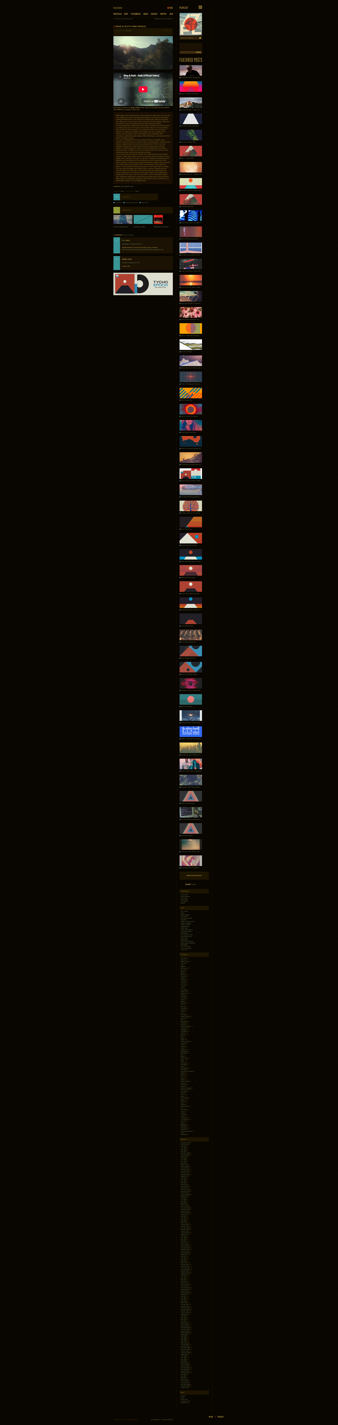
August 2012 (184, 1274)
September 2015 (185, 1212)
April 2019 (183, 1151)
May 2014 (183, 1239)
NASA (182, 1061)
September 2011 (185, 1292)
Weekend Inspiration (186, 1131)
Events (183, 999)
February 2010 (185, 1324)
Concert (183, 983)
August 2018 (184, 1156)
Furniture (183, 1009)
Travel (182, 1111)
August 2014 (184, 1234)
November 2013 (185, 1249)
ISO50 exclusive (185, 1041)
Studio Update (185, 1106)
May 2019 (183, 1149)
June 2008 (184, 1357)
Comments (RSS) (167, 1419)
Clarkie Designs (185, 915)
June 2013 (184, 1257)
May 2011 (183, 1299)
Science (183, 1094)
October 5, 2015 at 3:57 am (131, 262)
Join (171, 14)
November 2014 (185, 1229)
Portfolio (117, 14)
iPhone (183, 1038)
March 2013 (184, 1262)
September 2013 (185, 1253)
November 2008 (185, 1349)
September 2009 (185, 1332)
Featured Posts (191, 60)
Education (183, 998)
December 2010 (185, 1307)
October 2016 (184, 1193)
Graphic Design (185, 1016)
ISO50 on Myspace (186, 923)
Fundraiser (184, 1008)
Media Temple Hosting (191, 884)
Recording (183, 1091)
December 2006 (185, 1384)
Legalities (183, 1046)
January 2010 (184, 1326)
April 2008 (183, 1361)
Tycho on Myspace (186, 948)
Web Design (184, 1128)
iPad (182, 1036)
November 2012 (185, 1269)
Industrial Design (185, 1026)
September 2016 (185, 1194)
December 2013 (185, 1248)
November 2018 (185, 1154)
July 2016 (183, 1198)
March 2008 (184, 1362)
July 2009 (183, 1336)
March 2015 (184, 1223)
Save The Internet (186, 946)
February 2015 (185, 1224)
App (182, 965)
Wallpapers (184, 1124)
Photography (184, 1068)
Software (183, 1101)
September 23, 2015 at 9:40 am (132, 244)
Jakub (129, 30)
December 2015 (185, 1208)
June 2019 (184, 1148)
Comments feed (185, 1401)
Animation (183, 963)
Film (182, 1004)
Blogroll (183, 971)
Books (182, 973)
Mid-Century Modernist (187, 941)
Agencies (183, 959)
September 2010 (185, 1312)
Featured (183, 1003)
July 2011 (183, 1296)
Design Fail (184, 991)
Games (183, 1011)
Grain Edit (183, 919)
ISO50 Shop (184, 928)
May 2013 (183, 1259)
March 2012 (184, 1282)
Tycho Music (136, 14)
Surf (182, 1108)
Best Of (183, 969)
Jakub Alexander (185, 896)
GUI (182, 1019)
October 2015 (184, 1211)
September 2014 (185, 1232)
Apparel (183, 966)
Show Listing (184, 1098)
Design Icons (184, 993)
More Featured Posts (194, 875)
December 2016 (185, 1189)
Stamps (183, 1104)
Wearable (183, 1126)
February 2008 (185, 1364)
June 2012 (184, 1278)
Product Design (185, 1081)
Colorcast (183, 981)
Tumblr (183, 1113)
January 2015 (184, 1226)
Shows (183, 1099)
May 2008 (183, 1359)
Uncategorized (185, 1119)
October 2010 (184, 1311)
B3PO (182, 913)
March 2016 (184, 1204)
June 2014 (184, 1237)
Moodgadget (184, 944)
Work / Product (217, 1417)
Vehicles (183, 1121)
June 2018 (184, 1159)
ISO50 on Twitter (185, 924)
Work (182, 1133)
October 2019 (184, 1144)
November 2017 (185, 1171)
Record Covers (185, 1089)
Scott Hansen (184, 894)
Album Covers (185, 961)
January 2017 (184, 1188)
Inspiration (184, 1028)
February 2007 (185, 1381)
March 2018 (184, 1164)
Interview (183, 1034)
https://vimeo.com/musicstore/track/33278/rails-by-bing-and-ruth (142, 249)
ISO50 (182, 1039)
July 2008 (183, 1356)
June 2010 (184, 1317)
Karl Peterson (184, 933)
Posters (183, 1074)
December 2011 (185, 1287)
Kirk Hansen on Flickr (187, 935)
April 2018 (183, 1163)
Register (183, 1396)
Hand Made (184, 1021)
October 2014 (184, 1231)
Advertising (184, 958)
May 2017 (183, 1181)
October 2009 (184, 1331)
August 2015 (184, 1214)
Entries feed (184, 1399)
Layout (183, 1044)
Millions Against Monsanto (188, 943)
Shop (126, 14)
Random (183, 1086)
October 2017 (184, 1173)
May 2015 (183, 1219)
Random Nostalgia (186, 1088)
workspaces (184, 1134)
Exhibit (183, 1001)
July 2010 (183, 1316)
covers (183, 986)
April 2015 (183, 1221)
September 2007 (185, 1372)
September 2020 (185, 1143)
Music (137, 191)
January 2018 (184, 1168)
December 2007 (185, 1367)
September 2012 (185, 1273)
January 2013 (184, 1266)
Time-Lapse (184, 1109)
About (145, 14)
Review (183, 1093)
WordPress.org (185, 1402)
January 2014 (184, 1246)
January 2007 (184, 1382)
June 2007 (184, 1374)
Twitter (163, 14)
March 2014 (184, 1243)
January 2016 (184, 1206)
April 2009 (183, 1341)
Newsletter (184, 1063)
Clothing (183, 979)
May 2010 (183, 1319)
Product (183, 1079)
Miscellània (184, 1053)
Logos (182, 1048)
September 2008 (185, 1352)
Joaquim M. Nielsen (186, 931)
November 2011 (185, 1289)
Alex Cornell (184, 898)
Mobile (182, 1056)
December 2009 (185, 1327)
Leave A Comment (128, 235)
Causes (183, 978)
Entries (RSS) (155, 1419)
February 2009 (185, 1344)
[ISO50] (119, 8)
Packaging (184, 1064)
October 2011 (184, 1291)
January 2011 (184, 1306)
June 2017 (184, 1179)
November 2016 (185, 1191)
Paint (182, 1066)
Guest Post (184, 1018)
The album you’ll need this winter (123, 18)
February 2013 (185, 1264)
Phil (123, 240)
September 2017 (185, 1174)
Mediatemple (184, 940)
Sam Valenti (184, 901)
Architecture (184, 968)
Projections (184, 1084)
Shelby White (184, 899)
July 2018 (183, 1158)
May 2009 (183, 1339)
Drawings (183, 996)
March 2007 (184, 1379)
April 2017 (183, 1183)
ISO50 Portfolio (185, 926)
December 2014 (185, 1228)
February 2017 (185, 1186)
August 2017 (184, 1176)
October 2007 (184, 1371)
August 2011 (184, 1294)
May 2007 (183, 1376)
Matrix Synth (184, 938)
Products (183, 1083)
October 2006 (184, 1387)
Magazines (184, 1049)
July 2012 (183, 1276)
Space (182, 1103)
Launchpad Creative (186, 936)
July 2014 (183, 1236)
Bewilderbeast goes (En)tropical (163, 18)
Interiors (183, 1033)
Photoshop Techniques (187, 1071)
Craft (182, 988)
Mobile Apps (184, 1058)
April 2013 (183, 1261)
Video (182, 1123)
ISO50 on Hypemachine (187, 921)
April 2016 (183, 1203)
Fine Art (183, 1006)
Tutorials (183, 1114)
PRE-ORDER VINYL (127, 186)
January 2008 (184, 1366)
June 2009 (184, 1337)
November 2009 (185, 1329)
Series (182, 1096)
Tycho (182, 1116)
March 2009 (184, 1342)
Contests (183, 984)
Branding (183, 974)
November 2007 (185, 1369)
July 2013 (183, 1256)
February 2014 (185, 1244)
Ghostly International (186, 918)
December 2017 (185, 1169)
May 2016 (183, 1201)
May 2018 (183, 1161)
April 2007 (183, 1377)
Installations (184, 1031)
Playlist (191, 7)
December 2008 (185, 1347)
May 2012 (183, 1279)
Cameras (183, 976)
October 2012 (184, 1271)
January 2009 (184, 1346)
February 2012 (185, 1284)
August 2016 (184, 1196)
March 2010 (184, 1322)
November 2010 (185, 1309)
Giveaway (183, 1014)
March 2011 (184, 1302)
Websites (183, 1129)
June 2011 (183, 1297)
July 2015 (183, 1216)
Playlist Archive (191, 38)
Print (182, 1076)
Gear (182, 1013)
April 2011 (183, 1301)
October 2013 (184, 1251)
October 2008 (184, 1351)
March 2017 (184, 1184)
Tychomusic (184, 949)
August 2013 (184, 1254)
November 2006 (185, 1386)
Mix (182, 1054)
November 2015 (185, 1209)
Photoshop (184, 1069)
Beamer (183, 903)
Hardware (183, 1023)
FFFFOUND (184, 916)
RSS (170, 8)
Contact (154, 14)
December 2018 (185, 1153)
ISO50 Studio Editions (187, 929)
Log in (182, 1397)
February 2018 (185, 1166)
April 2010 (183, 1321)
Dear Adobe (184, 989)
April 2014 (183, 1241)
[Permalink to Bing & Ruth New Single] (129, 26)
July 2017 (183, 1178)
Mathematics (184, 1051)
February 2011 (185, 1304)
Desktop (183, 994)
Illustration (184, 1024)
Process (183, 1078)
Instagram (183, 1029)
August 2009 (184, 1334)
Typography (184, 1118)
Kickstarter (184, 1043)
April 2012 (183, 1281)
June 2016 (184, 1199)
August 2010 (184, 1314)
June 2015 (184, 1218)
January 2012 (184, 1286)
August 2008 (184, 1354)
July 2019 (183, 1146)
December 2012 (185, 1267)
